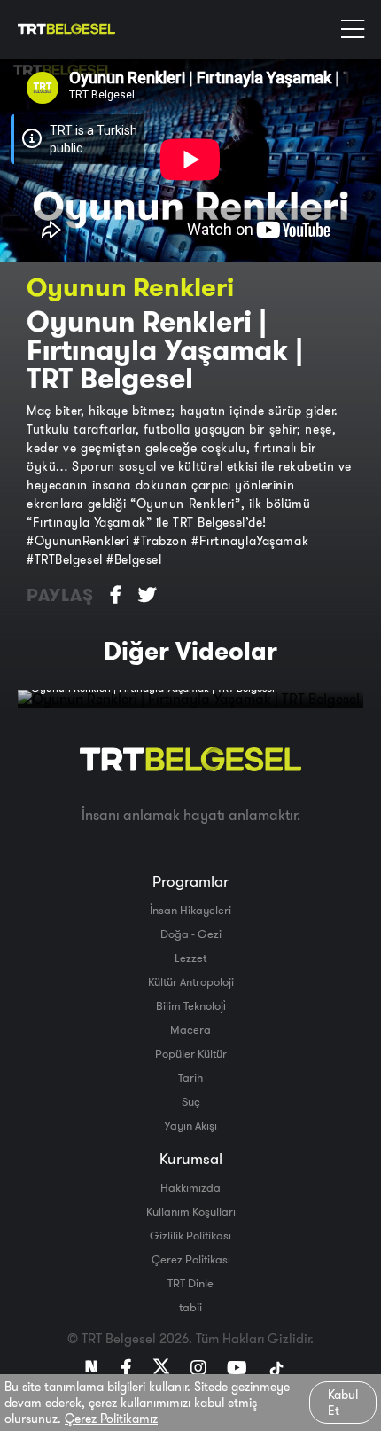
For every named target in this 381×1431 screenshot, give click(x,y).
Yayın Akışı (190, 1125)
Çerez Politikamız (111, 1419)
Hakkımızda (190, 1187)
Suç (191, 1101)
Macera (190, 1029)
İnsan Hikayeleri (190, 910)
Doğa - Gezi (191, 934)
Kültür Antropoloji (191, 981)
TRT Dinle (190, 1283)
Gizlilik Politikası (190, 1235)
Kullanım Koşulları (191, 1211)
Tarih (190, 1077)
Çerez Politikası (191, 1259)
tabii (190, 1307)
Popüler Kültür (191, 1053)
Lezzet (190, 957)
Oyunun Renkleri (130, 286)
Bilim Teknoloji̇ (191, 1005)
